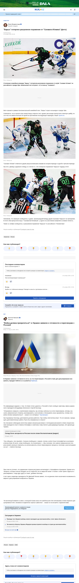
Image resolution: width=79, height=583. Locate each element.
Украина (11, 544)
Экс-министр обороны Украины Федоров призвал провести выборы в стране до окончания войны (36, 524)
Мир (4, 314)
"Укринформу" (43, 415)
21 (9, 557)
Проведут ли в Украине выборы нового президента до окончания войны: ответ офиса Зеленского (36, 519)
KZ (71, 9)
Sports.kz (61, 115)
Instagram (68, 305)
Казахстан (6, 236)
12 (33, 557)
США (16, 544)
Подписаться (69, 508)
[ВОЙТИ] (74, 9)
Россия (12, 236)
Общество (6, 20)
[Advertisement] (39, 97)
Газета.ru (34, 381)
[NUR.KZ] (39, 10)
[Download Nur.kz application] (39, 3)
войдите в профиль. (50, 270)
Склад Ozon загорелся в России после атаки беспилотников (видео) (32, 433)
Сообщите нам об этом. (27, 229)
